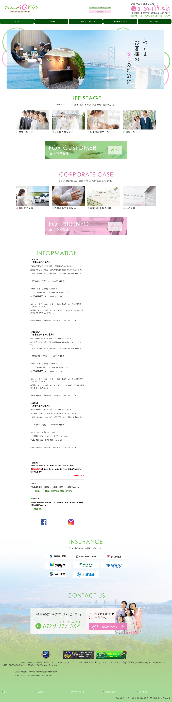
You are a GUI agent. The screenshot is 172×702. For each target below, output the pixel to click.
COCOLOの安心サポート (86, 21)
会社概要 (51, 21)
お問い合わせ (154, 21)
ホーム (17, 21)
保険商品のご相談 (120, 21)
